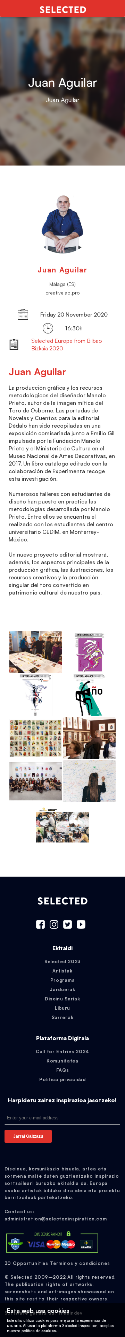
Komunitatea (62, 1061)
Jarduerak (62, 989)
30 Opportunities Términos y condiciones (57, 1263)
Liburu (62, 1008)
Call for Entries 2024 (62, 1051)
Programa (62, 980)
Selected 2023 (62, 961)
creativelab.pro (62, 293)
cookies (48, 1330)
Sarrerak (63, 1017)
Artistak (62, 971)
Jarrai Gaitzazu (28, 1136)
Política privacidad (62, 1079)
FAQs (62, 1070)
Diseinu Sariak (62, 998)
